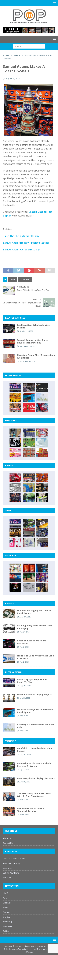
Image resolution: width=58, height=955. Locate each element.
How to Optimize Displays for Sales (36, 778)
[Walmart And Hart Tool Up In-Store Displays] (42, 568)
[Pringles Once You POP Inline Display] (15, 542)
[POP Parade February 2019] (29, 433)
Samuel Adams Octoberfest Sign (21, 249)
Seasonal (25, 279)
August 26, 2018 (12, 78)
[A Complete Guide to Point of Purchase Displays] (15, 568)
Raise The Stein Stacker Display (21, 236)
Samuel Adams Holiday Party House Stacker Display (32, 341)
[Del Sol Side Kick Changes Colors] (42, 577)
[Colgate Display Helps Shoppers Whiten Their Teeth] (29, 568)
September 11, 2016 (27, 361)
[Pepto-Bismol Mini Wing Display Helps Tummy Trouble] (15, 452)
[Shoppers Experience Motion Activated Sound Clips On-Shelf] (42, 542)
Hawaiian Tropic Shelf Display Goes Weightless (36, 356)
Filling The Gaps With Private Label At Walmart (35, 657)
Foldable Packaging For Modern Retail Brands (34, 612)
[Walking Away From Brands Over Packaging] (9, 628)
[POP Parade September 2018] (15, 442)
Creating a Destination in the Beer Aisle (35, 726)
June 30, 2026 (24, 698)
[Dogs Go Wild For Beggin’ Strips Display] (42, 587)
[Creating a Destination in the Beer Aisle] (42, 397)
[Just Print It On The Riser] (29, 587)
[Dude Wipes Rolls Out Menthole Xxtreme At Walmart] (29, 523)
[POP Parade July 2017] (29, 452)
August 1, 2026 (25, 617)
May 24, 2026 (24, 632)
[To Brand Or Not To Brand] (29, 577)
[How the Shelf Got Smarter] (42, 523)
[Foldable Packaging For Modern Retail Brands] (9, 613)
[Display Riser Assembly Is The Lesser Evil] (42, 407)
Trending (10, 741)
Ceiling (6, 931)
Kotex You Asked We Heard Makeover (31, 642)
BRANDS (9, 603)
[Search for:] (29, 46)
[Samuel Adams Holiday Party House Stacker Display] (9, 343)
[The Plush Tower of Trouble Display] (15, 487)
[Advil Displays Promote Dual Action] (15, 577)
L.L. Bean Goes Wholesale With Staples (33, 326)
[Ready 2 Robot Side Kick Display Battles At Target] (15, 587)
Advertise (7, 868)
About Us (7, 838)
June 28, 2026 (24, 782)
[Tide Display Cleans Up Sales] (42, 477)
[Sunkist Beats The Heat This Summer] (42, 433)
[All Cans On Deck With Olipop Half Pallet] (29, 487)
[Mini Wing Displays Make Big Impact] (15, 433)
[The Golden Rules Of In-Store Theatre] (29, 532)
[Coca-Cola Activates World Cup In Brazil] (29, 407)
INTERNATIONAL (14, 672)
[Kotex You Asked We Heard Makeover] (9, 643)
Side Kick (7, 902)
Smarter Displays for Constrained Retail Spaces (35, 711)
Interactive (7, 926)
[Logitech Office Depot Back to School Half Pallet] (42, 497)
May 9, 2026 (24, 731)
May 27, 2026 (24, 799)
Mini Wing (7, 921)
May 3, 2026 (24, 647)
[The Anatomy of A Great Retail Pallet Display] (15, 477)
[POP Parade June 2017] (42, 452)
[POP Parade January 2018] (42, 442)
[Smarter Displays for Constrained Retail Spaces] (29, 397)
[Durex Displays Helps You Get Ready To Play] (15, 387)
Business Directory (11, 863)
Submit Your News (11, 872)
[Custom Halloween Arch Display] (15, 532)
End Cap (6, 917)
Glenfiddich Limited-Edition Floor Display (34, 749)
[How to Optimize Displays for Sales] (9, 781)
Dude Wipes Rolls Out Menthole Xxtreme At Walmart (34, 764)
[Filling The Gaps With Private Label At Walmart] (9, 658)
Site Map (7, 877)
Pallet (5, 907)
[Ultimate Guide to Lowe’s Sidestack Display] (15, 407)
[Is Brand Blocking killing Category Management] (42, 532)
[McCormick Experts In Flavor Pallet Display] (42, 487)
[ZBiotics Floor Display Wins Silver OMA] (42, 387)
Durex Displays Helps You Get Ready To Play (32, 681)
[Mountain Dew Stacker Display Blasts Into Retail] (29, 497)
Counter (6, 912)
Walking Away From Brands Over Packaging (34, 627)
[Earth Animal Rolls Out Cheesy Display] (15, 397)
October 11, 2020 (26, 331)
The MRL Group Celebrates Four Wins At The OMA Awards (34, 794)
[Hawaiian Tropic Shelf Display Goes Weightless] (9, 358)
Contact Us (8, 843)
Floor (5, 898)
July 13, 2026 (24, 769)
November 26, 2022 (27, 346)
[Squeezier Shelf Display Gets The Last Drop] (29, 542)
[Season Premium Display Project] (9, 697)
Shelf (5, 893)
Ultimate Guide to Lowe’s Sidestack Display (30, 810)
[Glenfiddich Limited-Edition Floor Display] (29, 387)
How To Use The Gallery (14, 858)
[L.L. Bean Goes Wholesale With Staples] (9, 328)
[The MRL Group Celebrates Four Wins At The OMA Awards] (9, 796)
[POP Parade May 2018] (29, 442)
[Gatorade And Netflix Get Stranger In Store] (15, 497)
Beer (13, 279)
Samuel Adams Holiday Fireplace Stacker (26, 242)
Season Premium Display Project (34, 694)
